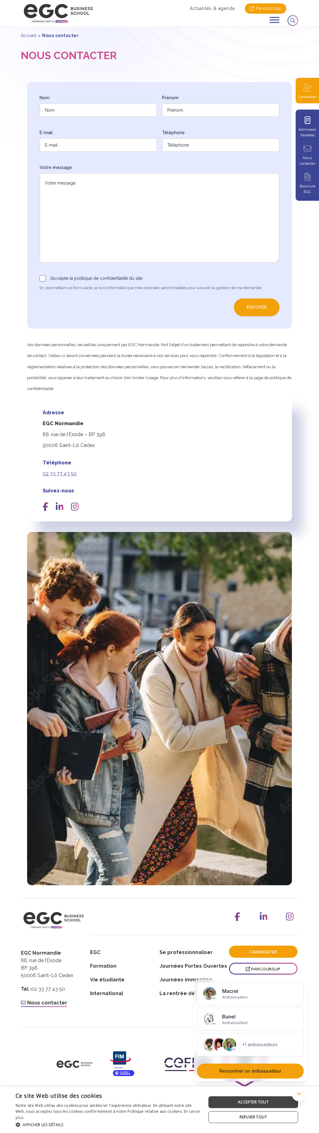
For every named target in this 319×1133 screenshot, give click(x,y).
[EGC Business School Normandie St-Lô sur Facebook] (237, 917)
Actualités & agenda (212, 8)
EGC (95, 952)
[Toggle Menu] (274, 20)
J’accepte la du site (96, 278)
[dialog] (159, 1109)
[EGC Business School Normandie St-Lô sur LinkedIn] (263, 917)
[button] (108, 1124)
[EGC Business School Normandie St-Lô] (58, 13)
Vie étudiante (107, 980)
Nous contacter (307, 161)
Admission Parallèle (307, 132)
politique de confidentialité (101, 278)
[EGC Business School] (74, 1064)
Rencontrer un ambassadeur (250, 1071)
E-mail (46, 132)
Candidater (307, 97)
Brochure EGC (307, 189)
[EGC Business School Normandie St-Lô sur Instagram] (290, 917)
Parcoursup (269, 8)
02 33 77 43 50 (60, 474)
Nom (45, 97)
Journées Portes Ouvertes (193, 966)
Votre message (56, 167)
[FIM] (131, 1064)
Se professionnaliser (186, 952)
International (106, 993)
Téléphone (173, 132)
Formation (103, 966)
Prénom (170, 97)
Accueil (29, 35)
